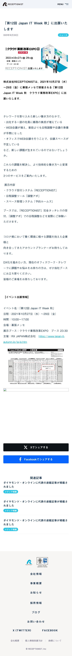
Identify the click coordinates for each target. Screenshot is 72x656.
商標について (54, 641)
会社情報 (36, 574)
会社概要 (15, 641)
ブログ (36, 612)
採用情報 (36, 603)
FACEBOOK (50, 630)
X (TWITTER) (22, 630)
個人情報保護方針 (34, 641)
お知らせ (36, 592)
